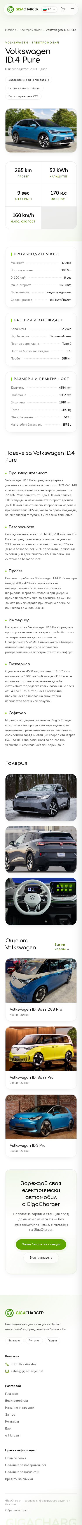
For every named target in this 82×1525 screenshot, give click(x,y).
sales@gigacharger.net (27, 1371)
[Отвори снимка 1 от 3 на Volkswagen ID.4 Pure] (41, 797)
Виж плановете (41, 1258)
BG (50, 9)
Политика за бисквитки (22, 1472)
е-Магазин (13, 1435)
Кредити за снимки (19, 1479)
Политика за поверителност (25, 1465)
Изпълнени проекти (19, 1408)
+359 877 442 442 (24, 1364)
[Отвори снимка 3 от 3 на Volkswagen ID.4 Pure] (41, 901)
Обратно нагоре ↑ (17, 1510)
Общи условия (15, 1458)
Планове (11, 1394)
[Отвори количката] (63, 9)
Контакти (12, 1422)
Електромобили (31, 30)
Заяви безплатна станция (41, 1244)
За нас (10, 1415)
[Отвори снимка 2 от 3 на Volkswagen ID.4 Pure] (41, 849)
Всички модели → (62, 947)
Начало (10, 30)
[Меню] (73, 9)
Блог (8, 1428)
